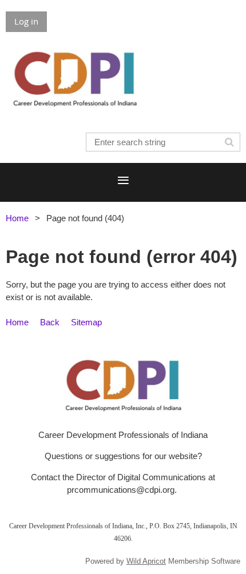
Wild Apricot (146, 561)
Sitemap (86, 322)
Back (49, 322)
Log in (26, 21)
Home (17, 218)
